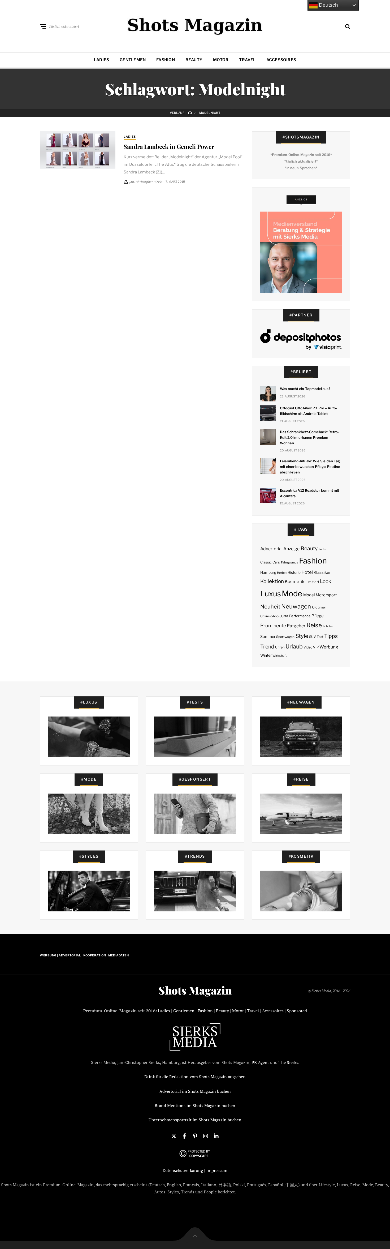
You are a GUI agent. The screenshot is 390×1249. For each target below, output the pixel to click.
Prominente (273, 625)
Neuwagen (296, 606)
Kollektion (272, 581)
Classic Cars (270, 562)
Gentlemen (133, 59)
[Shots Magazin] (195, 25)
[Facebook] (184, 1136)
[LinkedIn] (216, 1136)
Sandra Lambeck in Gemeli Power (169, 146)
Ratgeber (296, 625)
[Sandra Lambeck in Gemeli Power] (77, 150)
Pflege (317, 615)
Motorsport (326, 595)
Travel (247, 59)
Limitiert (312, 582)
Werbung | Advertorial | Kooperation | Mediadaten (84, 955)
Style (302, 636)
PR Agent (260, 1062)
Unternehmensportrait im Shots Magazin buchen (195, 1120)
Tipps (331, 636)
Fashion (165, 59)
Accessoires (281, 59)
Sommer (267, 636)
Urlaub (294, 646)
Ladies (101, 59)
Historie (294, 572)
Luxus (270, 593)
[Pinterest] (195, 1136)
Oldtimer (319, 607)
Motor (220, 59)
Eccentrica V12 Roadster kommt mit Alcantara (309, 493)
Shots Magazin (195, 990)
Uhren (279, 647)
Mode (292, 593)
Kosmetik (294, 581)
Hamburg (268, 572)
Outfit (283, 616)
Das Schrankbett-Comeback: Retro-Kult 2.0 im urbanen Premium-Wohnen (309, 437)
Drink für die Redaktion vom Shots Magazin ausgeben (195, 1077)
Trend (267, 646)
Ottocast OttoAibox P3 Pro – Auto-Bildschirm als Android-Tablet (308, 411)
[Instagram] (206, 1136)
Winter (266, 655)
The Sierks (288, 1062)
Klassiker (322, 572)
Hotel (307, 572)
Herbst (282, 573)
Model (309, 595)
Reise (314, 625)
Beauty (193, 59)
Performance (300, 616)
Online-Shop (269, 616)
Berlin (322, 549)
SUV (312, 637)
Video (308, 647)
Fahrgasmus (289, 562)
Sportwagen (285, 637)
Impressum (216, 1170)
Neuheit (270, 606)
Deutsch (328, 5)
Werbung (328, 647)
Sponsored (297, 1011)
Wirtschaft (279, 655)
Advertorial (271, 548)
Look (325, 581)
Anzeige (291, 548)
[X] (174, 1136)
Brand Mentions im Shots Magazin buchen (195, 1105)
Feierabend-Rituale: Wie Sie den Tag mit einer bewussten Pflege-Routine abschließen (310, 466)
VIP (316, 647)
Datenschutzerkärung (183, 1170)
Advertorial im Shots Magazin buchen (195, 1091)
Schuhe (327, 626)
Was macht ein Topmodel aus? (305, 389)
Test (320, 637)
